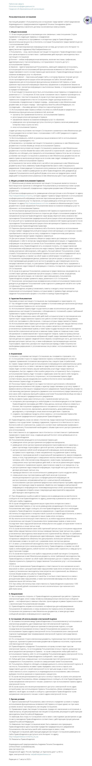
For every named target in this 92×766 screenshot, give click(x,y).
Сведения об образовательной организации (26, 9)
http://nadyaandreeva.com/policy (21, 196)
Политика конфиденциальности (21, 6)
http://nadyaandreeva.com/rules (36, 203)
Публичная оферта (16, 4)
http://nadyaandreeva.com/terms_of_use (23, 737)
